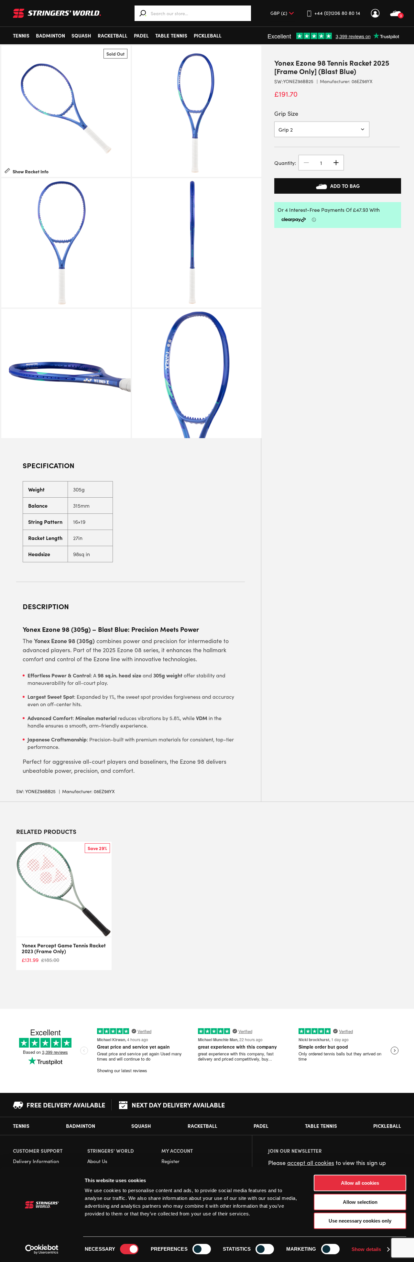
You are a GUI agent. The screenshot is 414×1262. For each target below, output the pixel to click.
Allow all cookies (360, 1183)
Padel (141, 35)
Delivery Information (36, 1161)
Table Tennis (171, 35)
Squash (81, 35)
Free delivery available (66, 1104)
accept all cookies (310, 1163)
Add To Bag (345, 185)
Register (170, 1161)
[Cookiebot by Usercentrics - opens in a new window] (42, 1249)
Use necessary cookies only (360, 1221)
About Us (97, 1161)
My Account (375, 13)
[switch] (201, 1249)
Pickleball (208, 35)
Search (142, 13)
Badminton (50, 35)
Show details (366, 1249)
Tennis (21, 35)
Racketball (112, 35)
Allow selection (360, 1202)
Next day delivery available (178, 1104)
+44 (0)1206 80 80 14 (337, 13)
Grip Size (286, 113)
